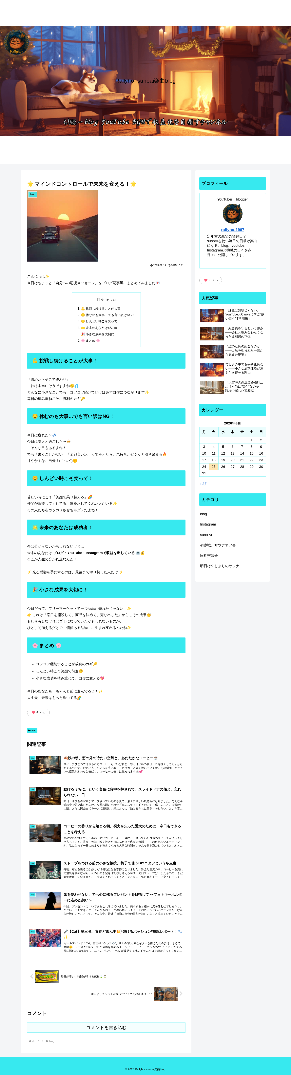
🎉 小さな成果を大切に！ (99, 334)
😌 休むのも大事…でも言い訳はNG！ (108, 315)
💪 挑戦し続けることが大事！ (102, 308)
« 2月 (203, 484)
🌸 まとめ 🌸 (90, 340)
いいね (39, 712)
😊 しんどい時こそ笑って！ (101, 321)
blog (33, 730)
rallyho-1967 (232, 229)
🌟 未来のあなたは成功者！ (101, 328)
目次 (100, 300)
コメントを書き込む (106, 1027)
